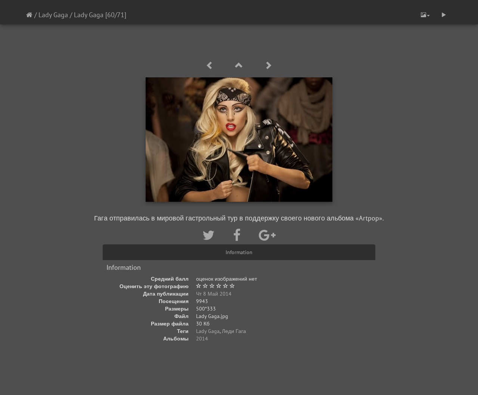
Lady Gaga (53, 14)
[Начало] (29, 14)
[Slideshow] (443, 15)
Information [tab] (239, 252)
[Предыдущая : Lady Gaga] (211, 65)
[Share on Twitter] (210, 235)
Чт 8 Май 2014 (214, 293)
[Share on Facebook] (238, 235)
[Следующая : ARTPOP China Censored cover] (268, 65)
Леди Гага (234, 331)
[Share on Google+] (267, 235)
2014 (202, 338)
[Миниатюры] (240, 65)
